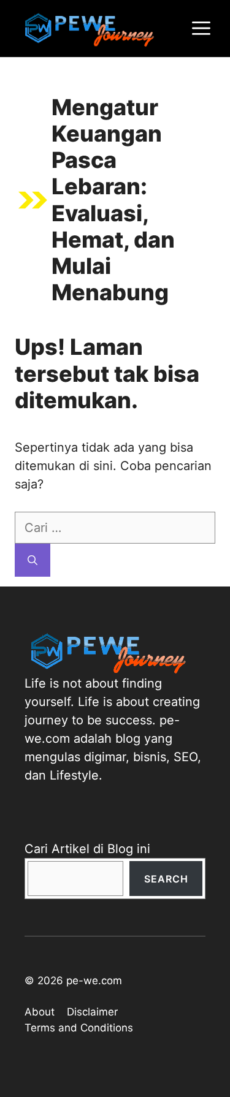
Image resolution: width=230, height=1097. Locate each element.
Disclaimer (92, 1012)
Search (166, 879)
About (40, 1012)
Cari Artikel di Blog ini (87, 848)
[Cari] (32, 560)
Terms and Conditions (79, 1028)
